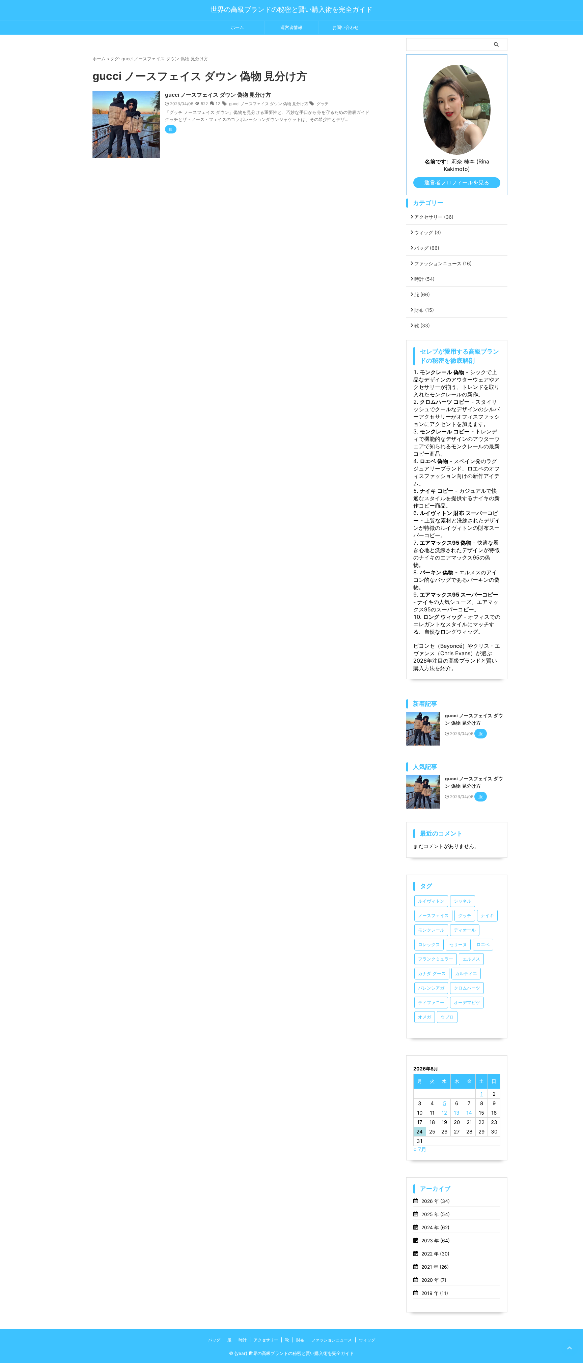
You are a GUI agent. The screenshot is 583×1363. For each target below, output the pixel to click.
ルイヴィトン (431, 901)
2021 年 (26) (435, 1267)
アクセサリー (433, 217)
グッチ (322, 103)
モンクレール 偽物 (442, 372)
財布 (424, 310)
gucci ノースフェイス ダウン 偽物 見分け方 (218, 95)
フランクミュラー (435, 959)
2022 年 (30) (435, 1253)
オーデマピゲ (467, 1002)
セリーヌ (458, 944)
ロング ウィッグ (442, 616)
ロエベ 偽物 (434, 461)
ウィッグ (427, 232)
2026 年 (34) (435, 1201)
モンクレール (431, 930)
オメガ (424, 1017)
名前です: (436, 161)
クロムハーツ (467, 988)
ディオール (465, 930)
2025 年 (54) (435, 1214)
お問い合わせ (345, 27)
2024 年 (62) (435, 1227)
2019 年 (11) (434, 1293)
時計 (424, 279)
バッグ (426, 248)
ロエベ (483, 944)
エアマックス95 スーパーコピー (459, 594)
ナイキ (487, 915)
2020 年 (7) (433, 1280)
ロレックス (429, 944)
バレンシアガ (431, 988)
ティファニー (431, 1002)
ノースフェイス (433, 915)
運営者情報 (291, 27)
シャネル (462, 901)
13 (457, 1113)
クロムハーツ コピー (445, 401)
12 (218, 103)
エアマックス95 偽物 (445, 542)
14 (469, 1113)
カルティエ (466, 973)
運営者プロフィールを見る (456, 182)
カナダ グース (432, 973)
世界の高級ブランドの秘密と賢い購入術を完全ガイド (291, 9)
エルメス (471, 959)
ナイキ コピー (436, 490)
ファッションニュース (443, 263)
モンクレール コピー (445, 431)
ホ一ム (237, 27)
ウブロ (447, 1017)
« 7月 (419, 1149)
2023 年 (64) (435, 1240)
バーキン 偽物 (436, 572)
